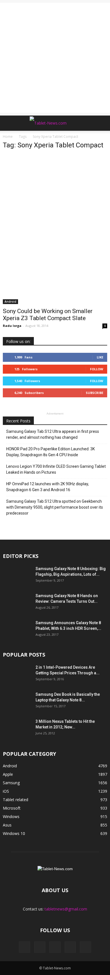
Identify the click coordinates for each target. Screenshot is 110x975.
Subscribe (94, 393)
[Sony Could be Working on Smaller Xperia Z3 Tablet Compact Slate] (55, 229)
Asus (7, 825)
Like (100, 357)
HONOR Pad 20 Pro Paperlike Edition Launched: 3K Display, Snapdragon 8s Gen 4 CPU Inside (50, 452)
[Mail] (55, 947)
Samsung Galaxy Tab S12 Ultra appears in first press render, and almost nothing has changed (52, 434)
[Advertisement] (55, 58)
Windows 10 (14, 833)
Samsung (11, 782)
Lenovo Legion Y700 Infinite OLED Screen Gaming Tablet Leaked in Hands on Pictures (56, 469)
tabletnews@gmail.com (66, 909)
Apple (8, 774)
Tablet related (15, 799)
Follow (96, 369)
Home (8, 136)
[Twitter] (70, 947)
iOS (6, 791)
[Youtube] (85, 947)
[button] (102, 123)
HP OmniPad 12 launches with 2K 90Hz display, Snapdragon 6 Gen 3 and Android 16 (47, 487)
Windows (11, 816)
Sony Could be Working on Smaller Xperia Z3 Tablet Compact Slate (48, 315)
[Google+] (39, 947)
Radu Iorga (12, 325)
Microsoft (12, 808)
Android (10, 301)
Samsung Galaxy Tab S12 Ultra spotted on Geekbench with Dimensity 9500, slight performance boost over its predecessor (54, 507)
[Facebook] (24, 947)
